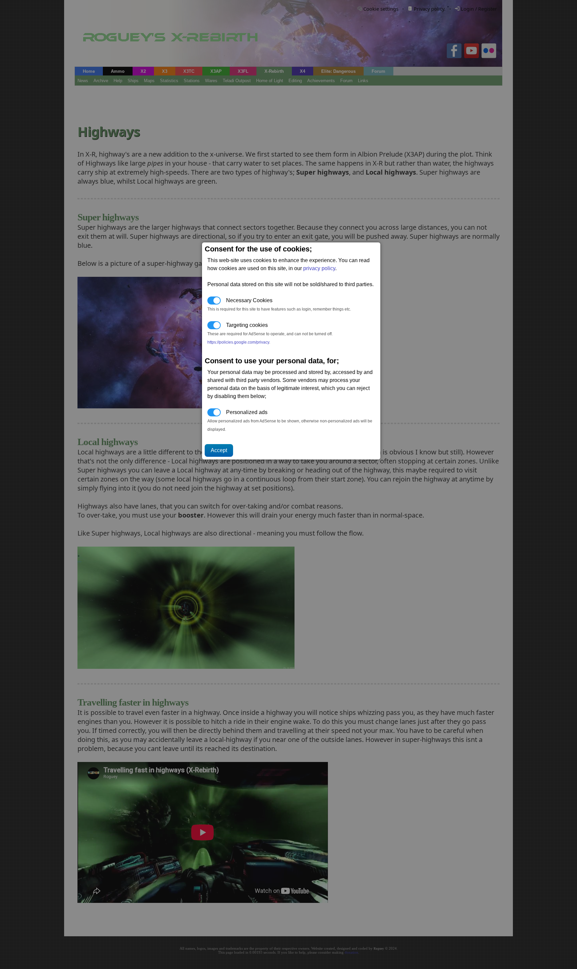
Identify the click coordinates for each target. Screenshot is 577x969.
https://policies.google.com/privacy (238, 342)
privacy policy (319, 268)
